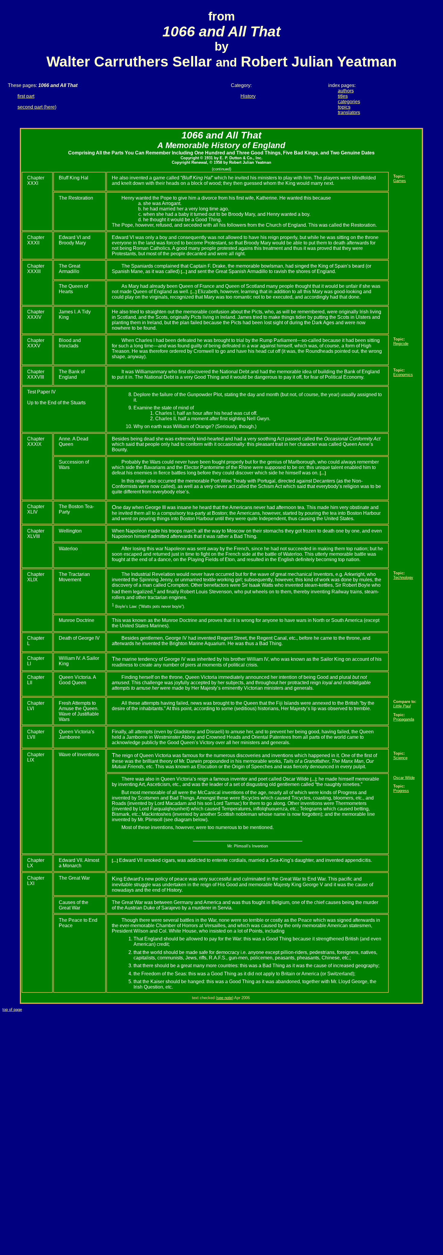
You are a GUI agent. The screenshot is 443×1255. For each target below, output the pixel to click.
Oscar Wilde (404, 777)
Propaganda (403, 719)
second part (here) (36, 107)
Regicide (400, 343)
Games (399, 181)
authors (346, 90)
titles (343, 96)
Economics (403, 374)
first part (25, 96)
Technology (403, 577)
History (248, 96)
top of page (12, 1009)
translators (349, 112)
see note (224, 998)
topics (344, 107)
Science (400, 758)
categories (349, 101)
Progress (401, 790)
